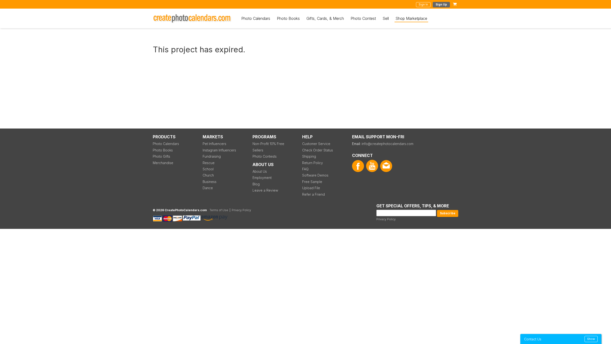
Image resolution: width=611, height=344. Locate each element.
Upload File (311, 188)
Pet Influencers (214, 144)
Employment (262, 178)
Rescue (209, 163)
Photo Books (288, 18)
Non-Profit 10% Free (268, 144)
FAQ (305, 169)
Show (591, 339)
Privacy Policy (386, 219)
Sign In (423, 4)
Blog (256, 184)
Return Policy (312, 163)
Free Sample (312, 182)
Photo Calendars (255, 18)
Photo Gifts (161, 156)
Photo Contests (265, 156)
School (208, 169)
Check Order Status (317, 150)
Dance (208, 188)
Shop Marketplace (411, 18)
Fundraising (212, 156)
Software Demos (315, 175)
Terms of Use (219, 210)
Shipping (309, 156)
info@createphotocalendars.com (387, 144)
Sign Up (441, 4)
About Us (260, 171)
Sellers (258, 150)
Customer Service (316, 144)
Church (208, 175)
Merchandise (163, 163)
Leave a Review (265, 190)
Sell (386, 18)
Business (209, 182)
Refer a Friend (313, 194)
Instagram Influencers (219, 150)
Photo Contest (363, 18)
